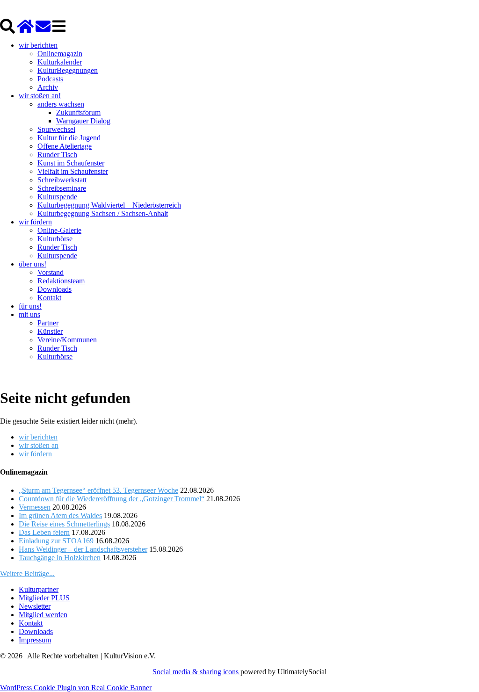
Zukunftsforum (78, 112)
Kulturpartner (38, 589)
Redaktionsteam (61, 281)
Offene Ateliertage (64, 146)
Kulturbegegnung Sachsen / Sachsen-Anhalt (102, 213)
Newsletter (35, 606)
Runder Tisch (57, 155)
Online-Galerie (59, 230)
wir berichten (38, 45)
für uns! (30, 306)
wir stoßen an (38, 445)
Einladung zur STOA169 (56, 541)
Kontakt (49, 298)
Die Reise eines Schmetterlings (64, 524)
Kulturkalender (59, 62)
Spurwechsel (56, 129)
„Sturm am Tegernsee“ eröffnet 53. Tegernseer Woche (98, 490)
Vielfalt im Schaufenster (72, 171)
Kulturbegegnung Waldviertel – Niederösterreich (109, 205)
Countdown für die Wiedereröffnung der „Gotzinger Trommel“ (111, 499)
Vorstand (50, 272)
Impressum (35, 640)
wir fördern (35, 222)
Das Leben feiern (44, 532)
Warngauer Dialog (83, 121)
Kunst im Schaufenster (70, 163)
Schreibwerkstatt (62, 180)
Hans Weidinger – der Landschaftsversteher (83, 549)
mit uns (29, 314)
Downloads (54, 289)
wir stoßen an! (40, 96)
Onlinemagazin (59, 54)
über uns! (32, 264)
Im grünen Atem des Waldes (60, 515)
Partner (47, 323)
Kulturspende (57, 197)
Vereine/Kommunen (67, 340)
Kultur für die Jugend (69, 138)
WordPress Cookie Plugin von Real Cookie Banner (76, 688)
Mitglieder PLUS (44, 598)
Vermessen (35, 507)
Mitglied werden (43, 615)
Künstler (50, 331)
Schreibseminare (61, 188)
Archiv (47, 87)
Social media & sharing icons (196, 672)
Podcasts (50, 79)
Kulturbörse (55, 239)
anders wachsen (60, 104)
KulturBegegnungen (67, 70)
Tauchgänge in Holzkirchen (60, 558)
